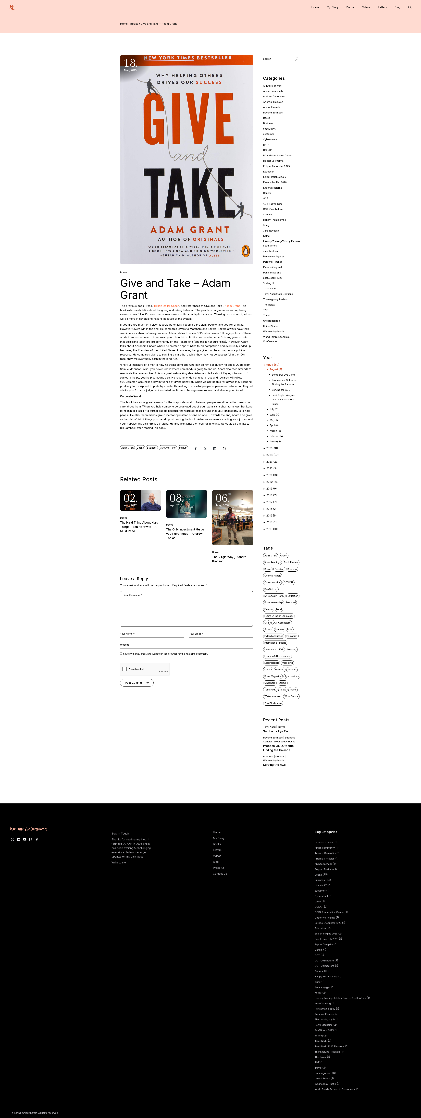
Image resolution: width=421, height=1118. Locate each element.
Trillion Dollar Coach (166, 305)
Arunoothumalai (271, 107)
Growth (268, 629)
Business (151, 447)
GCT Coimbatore (272, 203)
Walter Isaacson (272, 696)
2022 (272, 468)
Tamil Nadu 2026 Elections (278, 293)
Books (134, 23)
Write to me (118, 862)
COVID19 (288, 582)
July (274, 409)
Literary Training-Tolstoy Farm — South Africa (340, 998)
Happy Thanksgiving (274, 219)
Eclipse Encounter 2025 (276, 166)
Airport (283, 555)
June (274, 414)
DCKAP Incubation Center (277, 155)
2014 (272, 522)
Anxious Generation (274, 96)
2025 (272, 448)
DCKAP (267, 150)
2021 (272, 475)
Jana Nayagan (271, 230)
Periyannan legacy (273, 256)
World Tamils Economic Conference (335, 1089)
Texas (283, 689)
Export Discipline (272, 187)
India (289, 629)
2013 (272, 529)
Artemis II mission (273, 101)
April (274, 425)
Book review (291, 562)
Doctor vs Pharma (273, 160)
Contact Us (220, 873)
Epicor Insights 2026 (274, 176)
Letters (217, 850)
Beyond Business (273, 112)
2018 (271, 495)
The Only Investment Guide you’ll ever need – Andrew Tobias (185, 534)
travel (293, 689)
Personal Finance (273, 261)
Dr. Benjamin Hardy (274, 595)
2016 (271, 508)
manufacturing (271, 251)
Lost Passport (271, 662)
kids (281, 649)
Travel (266, 315)
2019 (271, 488)
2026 (272, 365)
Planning (279, 669)
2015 (271, 515)
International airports (275, 642)
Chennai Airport (272, 575)
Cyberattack (270, 139)
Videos (217, 856)
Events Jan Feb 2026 (275, 182)
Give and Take (168, 447)
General (267, 214)
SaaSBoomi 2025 (272, 277)
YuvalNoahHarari (273, 703)
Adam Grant (127, 447)
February (277, 436)
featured (291, 602)
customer (268, 133)
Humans (279, 629)
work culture (291, 696)
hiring (266, 225)
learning (291, 649)
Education (268, 171)
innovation (291, 636)
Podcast (292, 669)
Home (217, 832)
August (276, 369)
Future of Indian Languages (279, 615)
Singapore (269, 682)
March (275, 430)
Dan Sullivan (270, 589)
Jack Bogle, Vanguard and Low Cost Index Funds (284, 399)
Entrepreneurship (273, 602)
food (279, 609)
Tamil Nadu (269, 288)
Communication (272, 582)
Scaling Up (269, 283)
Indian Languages (273, 636)
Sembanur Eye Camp (284, 374)
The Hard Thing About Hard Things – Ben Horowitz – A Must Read (139, 527)
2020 (272, 481)
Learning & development (277, 656)
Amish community (273, 91)
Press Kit (218, 867)
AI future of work (272, 85)
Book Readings (272, 562)
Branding (279, 569)
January (276, 441)
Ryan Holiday (292, 676)
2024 (272, 454)
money (268, 669)
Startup (183, 447)
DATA (266, 144)
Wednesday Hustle (274, 331)
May (274, 420)
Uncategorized (271, 320)
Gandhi (267, 193)
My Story (219, 838)
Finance (268, 609)
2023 (272, 461)
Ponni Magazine (272, 272)
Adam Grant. (232, 305)
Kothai (266, 235)
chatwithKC (269, 128)
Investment (270, 649)
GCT (265, 198)
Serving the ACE (281, 389)
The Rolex (269, 304)
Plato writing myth (273, 267)
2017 (271, 502)
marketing (287, 662)
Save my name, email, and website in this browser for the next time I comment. (165, 653)
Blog (216, 861)
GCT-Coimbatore (273, 209)
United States (270, 326)
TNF (265, 310)
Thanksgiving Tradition (275, 299)
